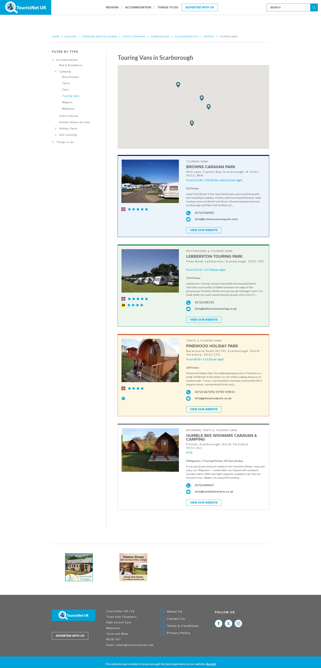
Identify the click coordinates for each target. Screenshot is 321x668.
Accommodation (138, 7)
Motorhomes (70, 76)
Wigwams (68, 108)
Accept (211, 664)
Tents (66, 83)
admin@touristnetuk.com (135, 644)
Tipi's (65, 89)
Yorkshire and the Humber (99, 36)
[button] (202, 98)
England (70, 36)
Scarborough (160, 36)
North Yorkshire (134, 36)
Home (55, 36)
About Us (174, 611)
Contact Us (176, 618)
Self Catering (68, 134)
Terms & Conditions (183, 625)
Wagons (67, 102)
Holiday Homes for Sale (74, 122)
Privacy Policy (178, 632)
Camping (208, 36)
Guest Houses (68, 115)
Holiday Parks (68, 128)
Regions (112, 7)
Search (314, 7)
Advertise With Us (199, 7)
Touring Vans (71, 95)
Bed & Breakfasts (70, 65)
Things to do (168, 7)
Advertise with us (70, 636)
